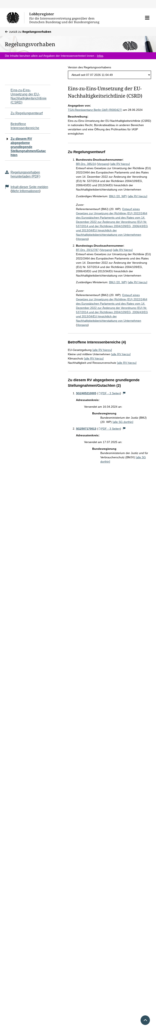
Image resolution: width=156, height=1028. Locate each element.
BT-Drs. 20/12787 (87, 250)
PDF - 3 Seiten (110, 393)
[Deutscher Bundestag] (15, 17)
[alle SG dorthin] (123, 422)
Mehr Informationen (25, 191)
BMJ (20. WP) (118, 196)
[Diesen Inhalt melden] (124, 393)
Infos (100, 55)
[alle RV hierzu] (120, 164)
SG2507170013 (86, 428)
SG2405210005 (86, 393)
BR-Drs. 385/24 (86, 164)
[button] (147, 17)
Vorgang (103, 164)
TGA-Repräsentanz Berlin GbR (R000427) (95, 109)
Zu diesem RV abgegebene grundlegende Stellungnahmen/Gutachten (28, 147)
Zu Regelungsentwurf (27, 113)
